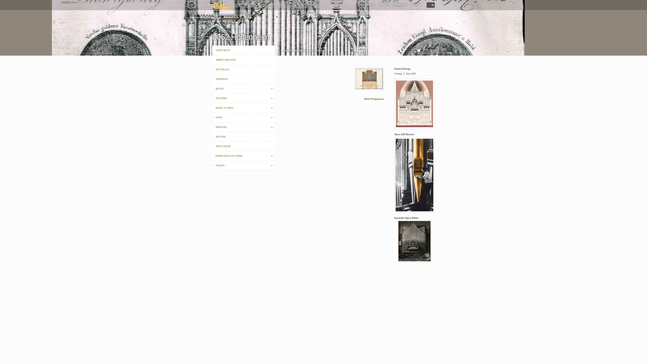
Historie (221, 98)
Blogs (220, 88)
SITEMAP (416, 4)
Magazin (221, 127)
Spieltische (223, 146)
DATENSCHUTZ (366, 4)
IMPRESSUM (400, 4)
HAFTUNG (384, 4)
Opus (242, 14)
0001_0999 (254, 14)
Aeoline (221, 136)
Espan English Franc (229, 156)
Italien (220, 165)
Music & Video (224, 108)
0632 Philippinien (374, 99)
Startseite (232, 14)
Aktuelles (222, 69)
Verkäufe (222, 79)
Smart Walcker (226, 59)
